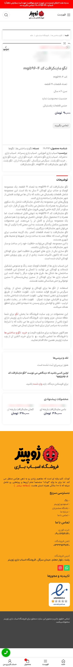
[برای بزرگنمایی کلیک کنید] (64, 43)
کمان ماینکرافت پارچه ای (20, 409)
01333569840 (61, 545)
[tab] (62, 179)
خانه (31, 35)
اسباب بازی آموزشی (48, 153)
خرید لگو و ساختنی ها (15, 332)
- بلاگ (67, 500)
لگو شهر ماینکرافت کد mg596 (51, 164)
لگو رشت (8, 160)
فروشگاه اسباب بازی (42, 35)
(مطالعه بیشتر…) (22, 485)
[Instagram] (60, 568)
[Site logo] (36, 14)
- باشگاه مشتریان (61, 508)
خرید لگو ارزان (25, 157)
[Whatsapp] (67, 568)
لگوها (67, 35)
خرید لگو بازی (10, 157)
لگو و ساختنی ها (56, 35)
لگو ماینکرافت (27, 164)
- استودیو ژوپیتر (62, 504)
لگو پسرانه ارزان (22, 160)
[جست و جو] (6, 14)
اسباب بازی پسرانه (27, 153)
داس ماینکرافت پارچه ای (53, 409)
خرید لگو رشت (58, 160)
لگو (16, 314)
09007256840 (62, 533)
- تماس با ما (64, 515)
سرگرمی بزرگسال (40, 160)
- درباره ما (65, 511)
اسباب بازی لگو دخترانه (46, 157)
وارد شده (37, 384)
